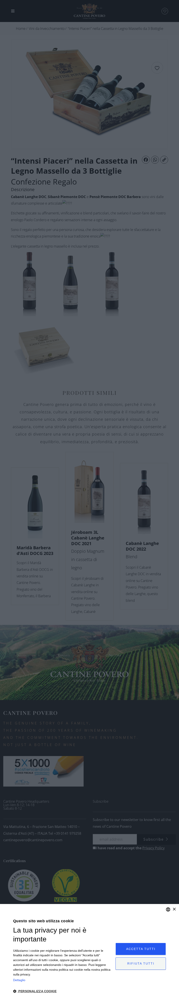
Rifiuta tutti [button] (140, 963)
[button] (62, 991)
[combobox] (168, 909)
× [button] (174, 909)
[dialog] (89, 954)
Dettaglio (19, 980)
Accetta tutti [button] (140, 949)
